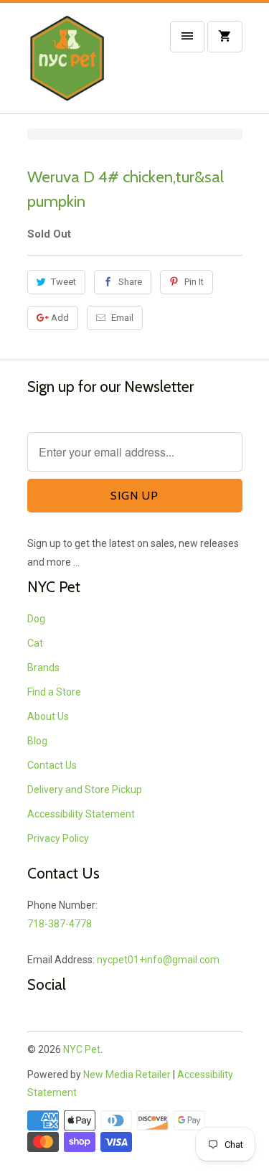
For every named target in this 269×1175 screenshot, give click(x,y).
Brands (43, 667)
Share (130, 281)
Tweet (63, 281)
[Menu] (187, 36)
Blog (37, 740)
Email (122, 317)
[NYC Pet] (84, 63)
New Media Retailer (127, 1074)
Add (60, 317)
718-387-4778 (59, 924)
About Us (48, 716)
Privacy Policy (58, 838)
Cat (35, 643)
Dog (36, 618)
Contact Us (52, 765)
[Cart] (224, 36)
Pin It (194, 281)
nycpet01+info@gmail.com (158, 959)
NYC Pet (81, 1049)
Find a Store (54, 692)
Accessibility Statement (81, 814)
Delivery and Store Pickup (84, 789)
